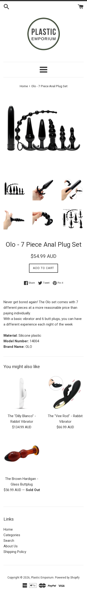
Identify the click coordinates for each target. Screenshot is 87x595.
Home (8, 529)
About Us (10, 546)
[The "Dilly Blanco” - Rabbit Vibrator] (21, 392)
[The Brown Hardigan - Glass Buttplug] (21, 455)
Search (8, 540)
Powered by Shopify (67, 577)
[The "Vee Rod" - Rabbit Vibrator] (65, 392)
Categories (11, 535)
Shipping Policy (14, 552)
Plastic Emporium (42, 577)
